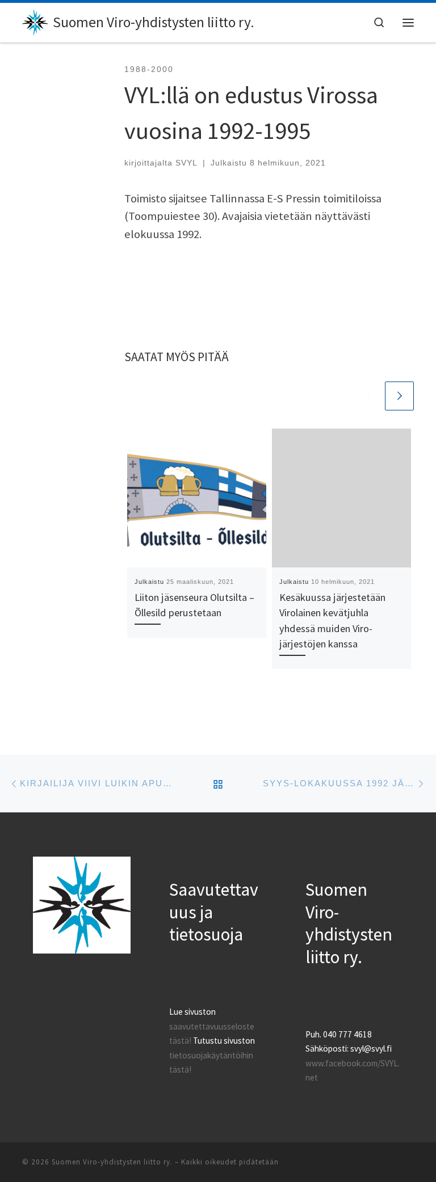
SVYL (186, 162)
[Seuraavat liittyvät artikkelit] (399, 396)
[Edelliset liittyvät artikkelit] (368, 396)
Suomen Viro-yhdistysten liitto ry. (112, 1162)
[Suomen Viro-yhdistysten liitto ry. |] (35, 21)
